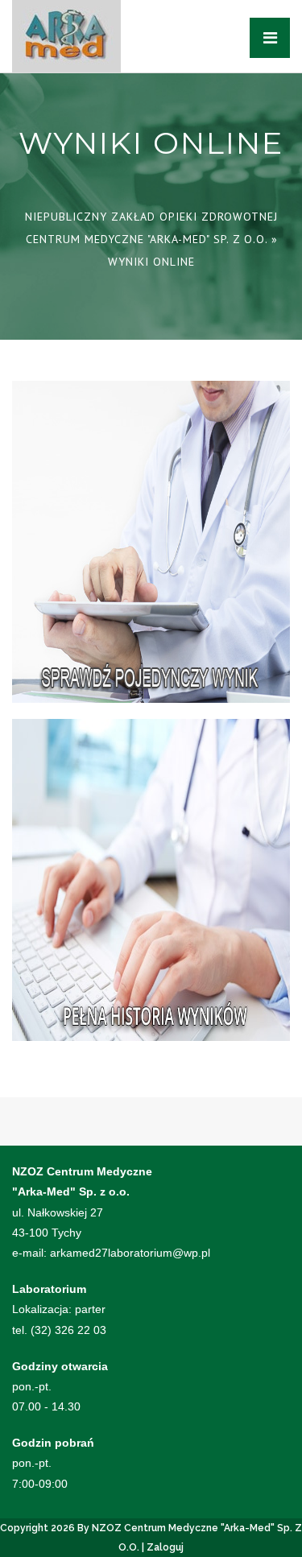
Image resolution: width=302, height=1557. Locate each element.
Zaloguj (165, 1547)
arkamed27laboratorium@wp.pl (130, 1252)
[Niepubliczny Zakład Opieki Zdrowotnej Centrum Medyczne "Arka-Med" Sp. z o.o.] (66, 35)
